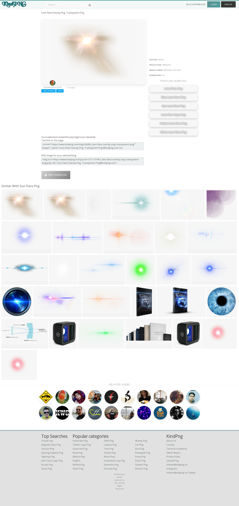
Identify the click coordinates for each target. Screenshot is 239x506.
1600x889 (109, 251)
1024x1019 (213, 315)
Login (214, 4)
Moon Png (109, 456)
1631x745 (118, 218)
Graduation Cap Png (114, 460)
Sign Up (228, 4)
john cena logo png (52, 460)
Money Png (141, 440)
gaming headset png (52, 452)
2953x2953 (160, 251)
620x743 (91, 218)
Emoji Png (140, 456)
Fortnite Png (110, 468)
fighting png (48, 456)
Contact (170, 444)
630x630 (6, 315)
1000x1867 (212, 218)
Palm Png (109, 440)
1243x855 (166, 218)
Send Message (48, 91)
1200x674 (84, 283)
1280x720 (162, 315)
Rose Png (77, 452)
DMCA (60, 91)
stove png (46, 468)
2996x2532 (50, 218)
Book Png (140, 460)
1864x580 (7, 283)
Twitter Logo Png (82, 444)
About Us (171, 440)
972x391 (130, 346)
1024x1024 (208, 346)
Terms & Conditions (176, 448)
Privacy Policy (173, 456)
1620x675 (7, 346)
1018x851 (7, 378)
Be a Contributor (195, 4)
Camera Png (110, 444)
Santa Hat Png (80, 448)
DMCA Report (173, 452)
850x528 (6, 251)
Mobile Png (79, 464)
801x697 (161, 283)
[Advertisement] (93, 113)
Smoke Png (110, 452)
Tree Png (109, 448)
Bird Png (139, 448)
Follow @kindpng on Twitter (181, 472)
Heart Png (78, 468)
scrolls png (47, 464)
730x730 (54, 346)
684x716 (178, 346)
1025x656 (83, 346)
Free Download (57, 174)
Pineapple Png (142, 452)
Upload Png (172, 460)
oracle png (47, 440)
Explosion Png (111, 464)
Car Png (139, 444)
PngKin (76, 460)
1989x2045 (55, 283)
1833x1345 (8, 218)
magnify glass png (51, 444)
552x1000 (137, 315)
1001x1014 (132, 283)
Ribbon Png (79, 456)
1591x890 (88, 315)
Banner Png (141, 468)
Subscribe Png (80, 440)
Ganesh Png (141, 464)
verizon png (47, 448)
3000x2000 (58, 251)
